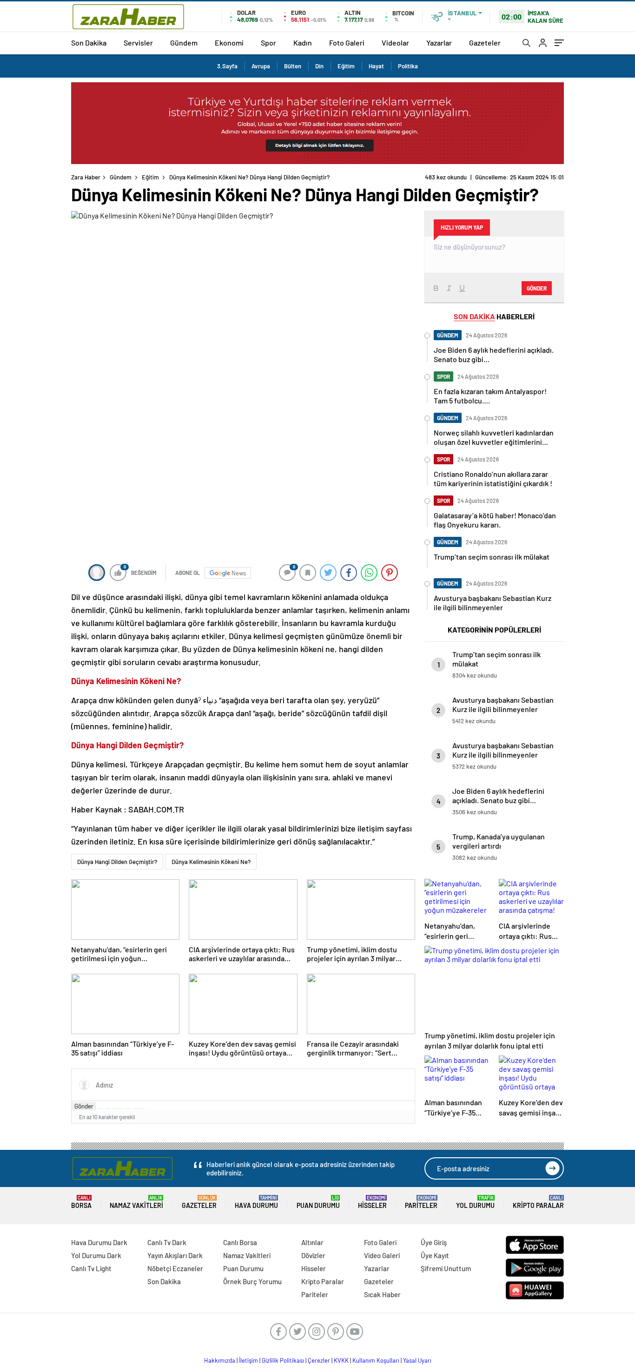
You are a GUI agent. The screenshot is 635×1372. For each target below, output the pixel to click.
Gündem (184, 42)
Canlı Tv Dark (166, 1242)
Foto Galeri (346, 42)
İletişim (248, 1360)
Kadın (302, 42)
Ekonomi (229, 42)
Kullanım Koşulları (375, 1360)
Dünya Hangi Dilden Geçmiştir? (117, 861)
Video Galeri (382, 1255)
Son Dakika (88, 42)
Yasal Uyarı (417, 1360)
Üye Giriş (434, 1242)
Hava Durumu (256, 1202)
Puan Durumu (318, 1202)
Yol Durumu (475, 1202)
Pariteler (421, 1202)
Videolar (395, 42)
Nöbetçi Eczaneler (175, 1268)
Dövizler (313, 1255)
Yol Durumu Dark (96, 1255)
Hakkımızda (219, 1360)
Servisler (138, 42)
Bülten (292, 66)
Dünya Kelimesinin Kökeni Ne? (211, 861)
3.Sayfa (227, 66)
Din (319, 66)
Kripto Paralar (538, 1202)
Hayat (376, 66)
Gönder (83, 1106)
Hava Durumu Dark (99, 1242)
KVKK (341, 1360)
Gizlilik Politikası (283, 1360)
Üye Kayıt (435, 1255)
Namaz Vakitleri (136, 1202)
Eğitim (346, 66)
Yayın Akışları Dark (175, 1255)
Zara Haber (85, 177)
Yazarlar (439, 42)
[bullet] (128, 1108)
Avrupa (260, 66)
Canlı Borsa (240, 1242)
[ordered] (121, 1108)
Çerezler (319, 1360)
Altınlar (312, 1242)
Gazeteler (485, 42)
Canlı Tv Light (91, 1268)
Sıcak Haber (382, 1294)
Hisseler (372, 1202)
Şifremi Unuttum (446, 1268)
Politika (408, 66)
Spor (268, 42)
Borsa (81, 1202)
